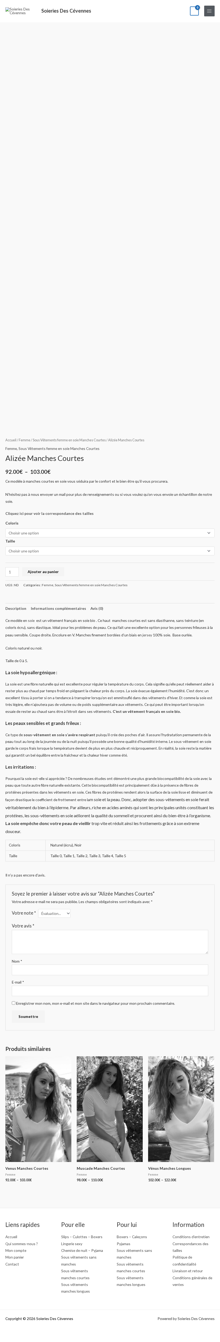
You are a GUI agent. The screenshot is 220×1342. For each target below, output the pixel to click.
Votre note (24, 912)
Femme (24, 440)
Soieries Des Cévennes (66, 11)
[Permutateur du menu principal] (209, 11)
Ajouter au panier (43, 571)
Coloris (12, 523)
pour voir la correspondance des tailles (49, 513)
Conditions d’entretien (191, 1236)
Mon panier (14, 1257)
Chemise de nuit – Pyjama (82, 1250)
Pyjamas (123, 1243)
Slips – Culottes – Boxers (81, 1236)
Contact (12, 1264)
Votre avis (23, 925)
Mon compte (15, 1250)
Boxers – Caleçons (132, 1236)
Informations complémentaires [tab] (58, 608)
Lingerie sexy (71, 1243)
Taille (10, 541)
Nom (17, 961)
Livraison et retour (188, 1270)
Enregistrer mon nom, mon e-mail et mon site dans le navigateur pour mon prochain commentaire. (95, 1003)
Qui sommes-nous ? (21, 1243)
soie (31, 620)
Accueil (10, 440)
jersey (147, 635)
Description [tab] (15, 608)
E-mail (18, 982)
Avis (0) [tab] (96, 608)
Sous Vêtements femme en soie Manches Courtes (69, 440)
